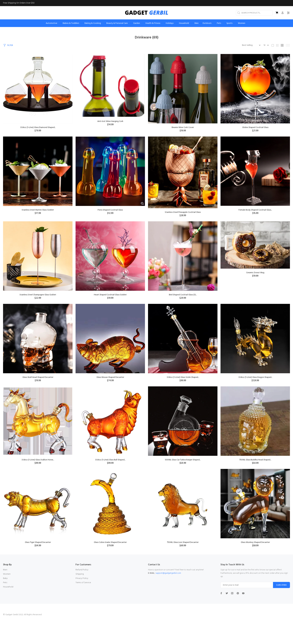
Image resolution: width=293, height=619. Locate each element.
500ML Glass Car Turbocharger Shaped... (183, 460)
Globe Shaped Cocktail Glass (255, 127)
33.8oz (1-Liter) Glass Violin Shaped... (183, 377)
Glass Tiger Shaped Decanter (38, 542)
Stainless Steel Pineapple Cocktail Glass (183, 212)
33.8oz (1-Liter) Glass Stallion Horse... (38, 460)
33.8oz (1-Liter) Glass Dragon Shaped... (255, 377)
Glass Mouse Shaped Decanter (110, 377)
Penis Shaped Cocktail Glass (110, 210)
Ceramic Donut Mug (255, 272)
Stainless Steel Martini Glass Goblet (38, 210)
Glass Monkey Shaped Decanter (255, 542)
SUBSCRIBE (281, 585)
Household (8, 587)
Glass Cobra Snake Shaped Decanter (110, 542)
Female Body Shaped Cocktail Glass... (255, 210)
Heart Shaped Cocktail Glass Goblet (110, 295)
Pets (5, 582)
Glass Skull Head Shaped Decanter (37, 377)
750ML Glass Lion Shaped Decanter (183, 542)
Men (5, 570)
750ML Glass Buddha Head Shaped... (255, 460)
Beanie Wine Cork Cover (183, 127)
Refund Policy (82, 570)
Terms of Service (83, 582)
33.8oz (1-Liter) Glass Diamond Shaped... (38, 127)
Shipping (80, 574)
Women (7, 574)
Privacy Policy (82, 578)
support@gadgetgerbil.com (168, 573)
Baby (5, 578)
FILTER (10, 45)
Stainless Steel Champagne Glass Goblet (38, 295)
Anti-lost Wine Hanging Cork (110, 121)
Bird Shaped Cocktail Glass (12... (183, 295)
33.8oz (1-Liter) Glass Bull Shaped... (110, 460)
